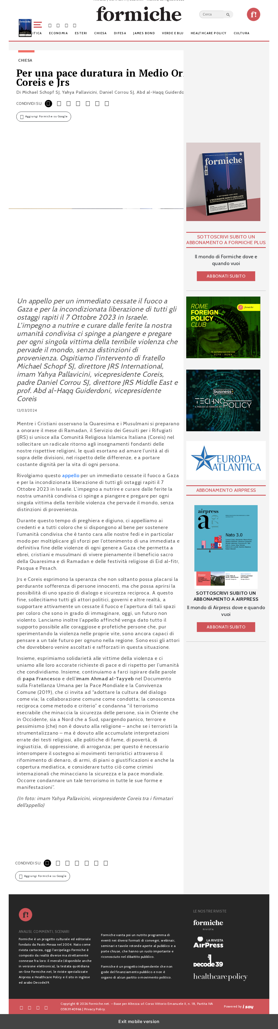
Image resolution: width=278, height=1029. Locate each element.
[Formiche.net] (253, 14)
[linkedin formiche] (46, 1007)
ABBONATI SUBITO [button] (226, 276)
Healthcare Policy (209, 33)
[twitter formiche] (30, 1007)
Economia (58, 33)
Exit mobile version (139, 1021)
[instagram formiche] (38, 1007)
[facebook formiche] (21, 1007)
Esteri (81, 33)
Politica (34, 33)
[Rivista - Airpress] (222, 942)
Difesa (120, 33)
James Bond (144, 33)
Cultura (242, 33)
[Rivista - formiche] (222, 925)
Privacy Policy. (95, 1009)
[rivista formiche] (226, 547)
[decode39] (222, 960)
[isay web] (248, 1006)
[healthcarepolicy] (222, 977)
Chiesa (100, 33)
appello (70, 476)
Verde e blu (173, 33)
